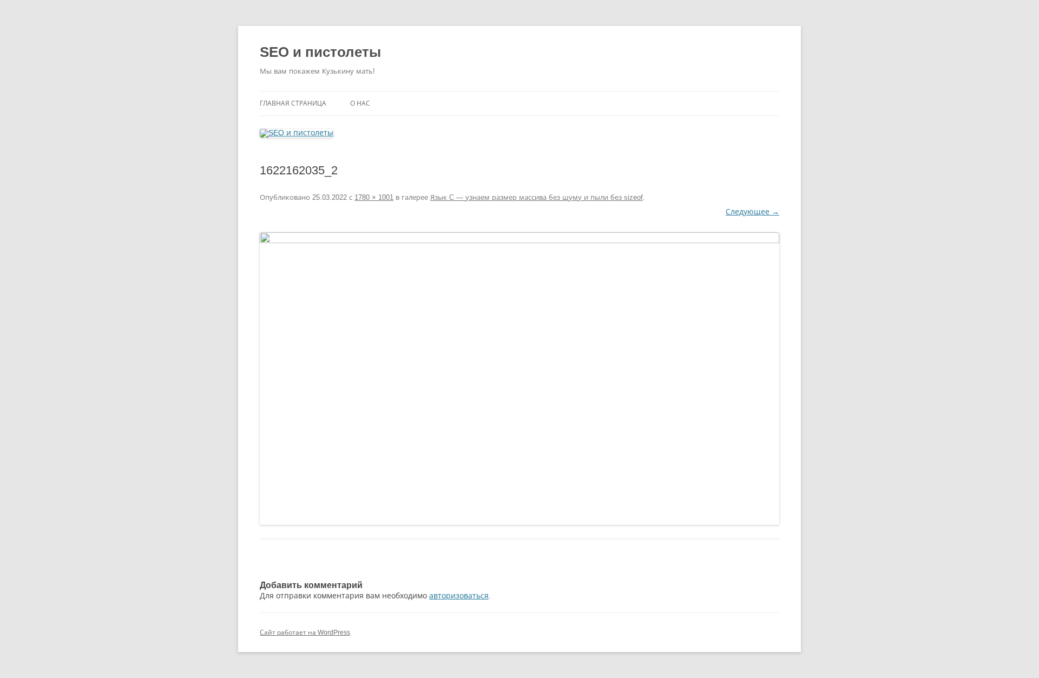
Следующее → (752, 211)
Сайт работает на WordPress (305, 632)
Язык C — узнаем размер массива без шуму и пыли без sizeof (536, 197)
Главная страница (293, 103)
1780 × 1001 (373, 197)
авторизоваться (459, 595)
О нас (360, 103)
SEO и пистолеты (320, 52)
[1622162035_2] (519, 378)
